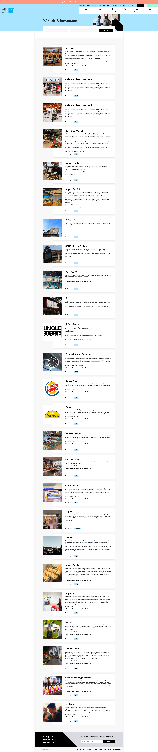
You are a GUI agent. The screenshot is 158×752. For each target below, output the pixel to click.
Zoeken (106, 30)
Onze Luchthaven (82, 5)
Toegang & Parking (99, 11)
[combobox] (56, 30)
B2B (108, 5)
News (120, 5)
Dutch (140, 5)
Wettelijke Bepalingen (98, 749)
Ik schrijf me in (109, 741)
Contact (76, 749)
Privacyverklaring (90, 749)
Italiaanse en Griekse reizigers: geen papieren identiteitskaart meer (79, 2)
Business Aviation (114, 5)
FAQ (81, 749)
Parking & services (137, 11)
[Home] (40, 10)
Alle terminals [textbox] (74, 30)
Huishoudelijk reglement (117, 749)
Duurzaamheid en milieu (91, 5)
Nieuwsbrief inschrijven (131, 5)
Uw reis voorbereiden (112, 11)
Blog (124, 5)
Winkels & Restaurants (125, 11)
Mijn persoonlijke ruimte (152, 5)
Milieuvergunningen (101, 5)
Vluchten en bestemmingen (86, 11)
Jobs (84, 749)
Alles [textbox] (47, 30)
